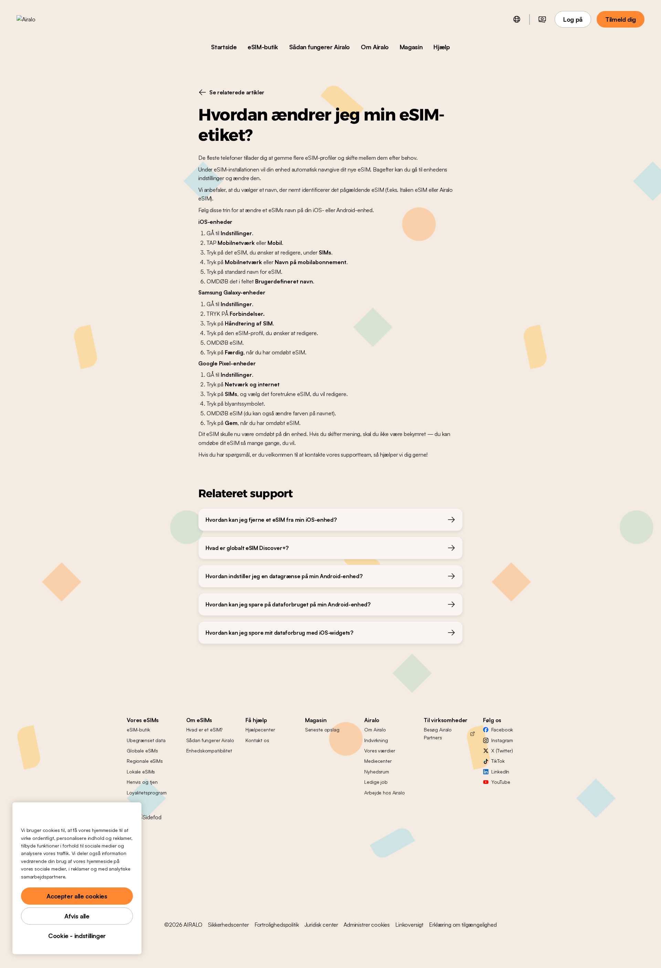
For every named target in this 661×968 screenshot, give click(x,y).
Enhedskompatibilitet (209, 750)
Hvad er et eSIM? (204, 729)
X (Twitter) (502, 750)
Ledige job (376, 782)
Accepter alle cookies (76, 896)
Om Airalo (375, 47)
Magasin (411, 47)
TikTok (497, 761)
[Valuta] (542, 19)
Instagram (502, 740)
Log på (573, 19)
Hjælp (441, 47)
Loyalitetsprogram (147, 792)
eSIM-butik (263, 47)
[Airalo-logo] (37, 19)
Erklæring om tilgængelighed (463, 924)
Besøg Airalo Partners (438, 733)
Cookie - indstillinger (77, 935)
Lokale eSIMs (141, 771)
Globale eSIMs (142, 750)
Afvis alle (76, 916)
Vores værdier (379, 750)
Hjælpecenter (260, 729)
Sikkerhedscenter (228, 924)
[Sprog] (517, 19)
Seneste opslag (322, 729)
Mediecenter (377, 761)
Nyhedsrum (376, 771)
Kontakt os (257, 740)
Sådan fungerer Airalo (319, 47)
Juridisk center (321, 924)
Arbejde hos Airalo (384, 792)
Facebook (502, 729)
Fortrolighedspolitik (276, 924)
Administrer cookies (367, 924)
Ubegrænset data (146, 740)
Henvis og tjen (142, 782)
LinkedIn (500, 771)
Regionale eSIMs (145, 761)
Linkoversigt (409, 924)
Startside (224, 47)
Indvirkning (376, 740)
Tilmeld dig (620, 19)
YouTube (500, 782)
